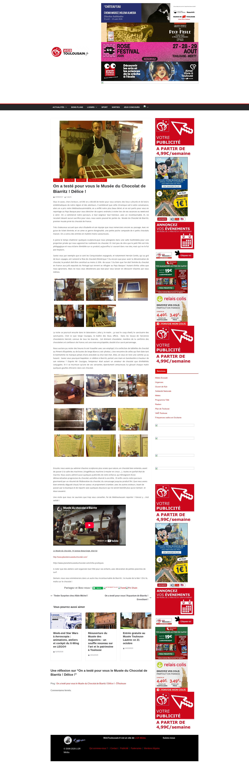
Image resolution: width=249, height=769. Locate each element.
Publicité (124, 748)
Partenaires (136, 748)
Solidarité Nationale (163, 391)
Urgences (159, 382)
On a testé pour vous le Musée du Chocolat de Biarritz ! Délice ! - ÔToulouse (91, 683)
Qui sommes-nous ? (98, 748)
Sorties (116, 107)
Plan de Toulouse (162, 409)
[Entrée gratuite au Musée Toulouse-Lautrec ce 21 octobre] (135, 614)
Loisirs (90, 107)
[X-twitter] (170, 755)
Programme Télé (162, 400)
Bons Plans (77, 107)
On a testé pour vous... (97, 180)
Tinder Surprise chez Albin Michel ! (71, 596)
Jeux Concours (132, 107)
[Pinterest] (178, 755)
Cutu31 (69, 197)
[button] (65, 107)
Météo (157, 395)
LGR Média (140, 738)
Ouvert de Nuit (161, 387)
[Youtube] (181, 747)
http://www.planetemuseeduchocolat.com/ (70, 557)
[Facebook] (166, 747)
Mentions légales (152, 748)
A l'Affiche (58, 180)
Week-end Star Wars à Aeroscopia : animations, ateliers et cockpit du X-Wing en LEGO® (66, 640)
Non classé (81, 180)
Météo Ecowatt (161, 378)
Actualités (58, 107)
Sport (104, 107)
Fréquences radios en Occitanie (168, 417)
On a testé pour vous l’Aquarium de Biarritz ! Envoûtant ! (126, 598)
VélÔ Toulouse (161, 413)
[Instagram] (174, 747)
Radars (158, 404)
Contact (113, 748)
